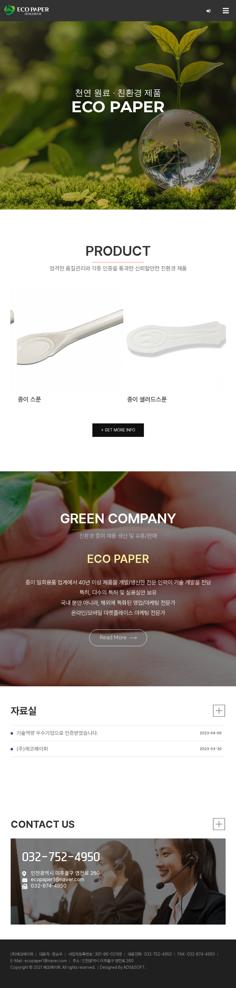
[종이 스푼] (63, 338)
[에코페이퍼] (26, 10)
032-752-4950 (61, 856)
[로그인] (208, 11)
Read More (113, 637)
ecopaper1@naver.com (57, 879)
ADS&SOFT (134, 967)
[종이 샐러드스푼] (173, 338)
